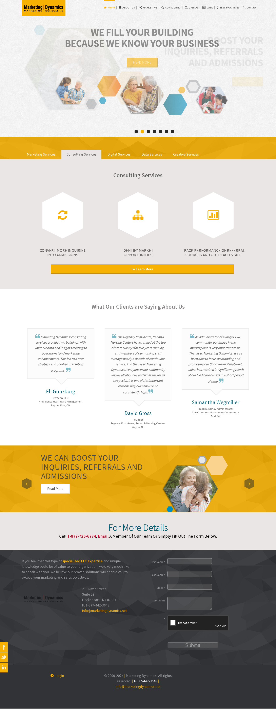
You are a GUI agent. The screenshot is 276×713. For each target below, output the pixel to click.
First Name (158, 562)
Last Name (158, 575)
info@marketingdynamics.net (104, 610)
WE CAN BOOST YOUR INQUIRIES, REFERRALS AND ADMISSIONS (92, 467)
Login (60, 675)
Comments (158, 600)
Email (103, 536)
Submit (192, 645)
